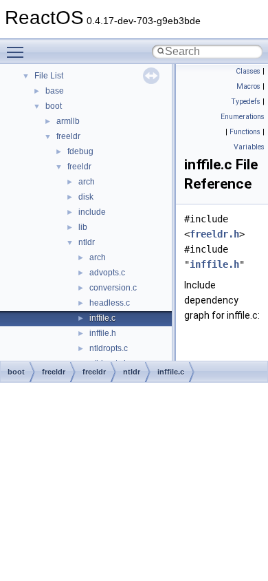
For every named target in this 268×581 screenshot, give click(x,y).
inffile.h (102, 333)
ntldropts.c (108, 348)
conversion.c (113, 288)
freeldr (68, 136)
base (54, 91)
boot (53, 106)
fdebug (80, 151)
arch (86, 182)
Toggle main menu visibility (17, 51)
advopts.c (107, 272)
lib (82, 227)
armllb (68, 121)
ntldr (86, 242)
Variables (249, 146)
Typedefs (245, 101)
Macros (248, 86)
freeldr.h (214, 234)
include (92, 212)
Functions (245, 131)
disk (85, 197)
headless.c (109, 303)
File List (48, 76)
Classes (248, 71)
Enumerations (243, 116)
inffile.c (102, 318)
